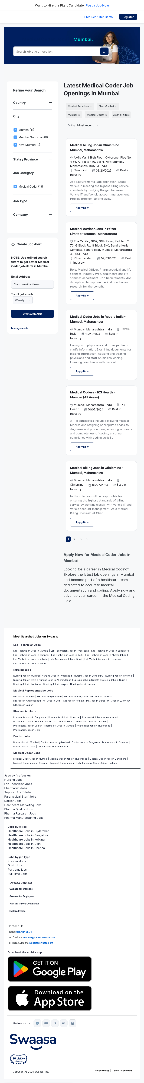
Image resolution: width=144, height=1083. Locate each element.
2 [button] (74, 539)
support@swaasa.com (40, 942)
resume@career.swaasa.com (39, 937)
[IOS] (50, 998)
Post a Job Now (97, 5)
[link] (19, 328)
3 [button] (81, 539)
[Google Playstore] (50, 968)
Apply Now (85, 207)
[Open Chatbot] (107, 1019)
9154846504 (24, 931)
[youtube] (46, 1023)
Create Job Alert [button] (32, 313)
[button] (128, 17)
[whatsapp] (37, 1023)
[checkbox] (15, 132)
